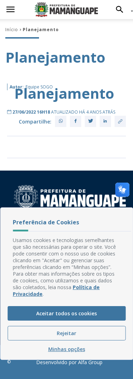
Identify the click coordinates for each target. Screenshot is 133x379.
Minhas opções (66, 349)
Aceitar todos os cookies (66, 313)
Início (11, 30)
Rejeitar (66, 333)
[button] (121, 9)
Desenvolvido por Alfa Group (69, 362)
